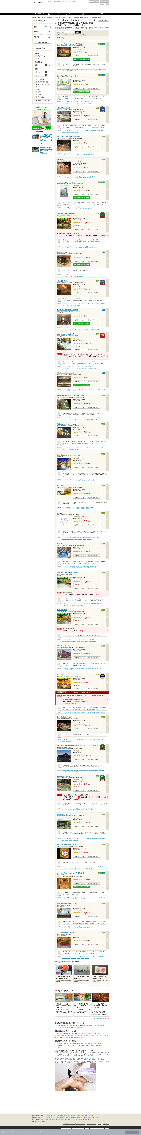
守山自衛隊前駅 (89, 419)
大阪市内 (74, 1119)
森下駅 (63, 305)
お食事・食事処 (65, 1035)
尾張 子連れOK (84, 712)
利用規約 (87, 1128)
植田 (72, 1027)
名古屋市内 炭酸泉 (66, 507)
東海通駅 (78, 480)
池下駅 (66, 70)
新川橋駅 (99, 739)
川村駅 (93, 712)
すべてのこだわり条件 (42, 100)
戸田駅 (63, 840)
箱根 (52, 1117)
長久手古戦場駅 (65, 670)
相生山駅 (80, 539)
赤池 (80, 1027)
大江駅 (91, 508)
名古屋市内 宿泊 (65, 69)
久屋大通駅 (82, 154)
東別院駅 (63, 132)
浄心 (74, 1025)
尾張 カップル (84, 668)
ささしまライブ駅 (93, 247)
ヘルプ (99, 1124)
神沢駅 (75, 539)
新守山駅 (80, 419)
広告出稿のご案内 (80, 1124)
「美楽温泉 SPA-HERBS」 (85, 1061)
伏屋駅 (66, 840)
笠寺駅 (77, 508)
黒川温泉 (84, 1117)
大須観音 (89, 1025)
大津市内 (85, 1119)
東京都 (70, 1115)
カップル (83, 1035)
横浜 (47, 1119)
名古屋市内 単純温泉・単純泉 (68, 389)
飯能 (66, 1119)
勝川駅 (89, 712)
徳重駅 (84, 539)
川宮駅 (97, 712)
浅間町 (77, 1025)
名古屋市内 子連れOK (85, 130)
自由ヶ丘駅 (78, 368)
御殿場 (69, 1119)
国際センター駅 (68, 276)
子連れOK (62, 1037)
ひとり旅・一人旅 (100, 1033)
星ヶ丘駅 (90, 368)
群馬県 (65, 1115)
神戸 (89, 1119)
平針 (77, 1027)
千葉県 (57, 1115)
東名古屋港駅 (70, 449)
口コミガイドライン (91, 1124)
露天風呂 (57, 1035)
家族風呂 (38, 94)
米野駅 (84, 898)
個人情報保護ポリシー (66, 1128)
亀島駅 (94, 567)
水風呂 (77, 1033)
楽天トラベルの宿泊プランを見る (81, 59)
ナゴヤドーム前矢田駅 (75, 305)
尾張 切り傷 (64, 712)
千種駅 (70, 70)
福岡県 (91, 1115)
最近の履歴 (104, 1)
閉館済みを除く (84, 35)
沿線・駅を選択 (42, 42)
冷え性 (106, 1035)
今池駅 (63, 70)
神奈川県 (48, 1115)
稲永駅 (82, 958)
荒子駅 (84, 927)
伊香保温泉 (73, 1117)
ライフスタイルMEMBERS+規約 (97, 1128)
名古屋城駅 (73, 391)
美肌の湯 (68, 1037)
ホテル (93, 1033)
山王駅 (75, 247)
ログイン (102, 4)
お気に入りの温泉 (94, 1)
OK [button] (132, 1132)
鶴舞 (98, 1025)
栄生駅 (84, 567)
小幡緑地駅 (101, 770)
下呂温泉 (67, 1117)
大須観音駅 (85, 247)
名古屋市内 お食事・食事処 (100, 69)
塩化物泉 (57, 1047)
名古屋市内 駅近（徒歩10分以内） (69, 329)
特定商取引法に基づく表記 (78, 1128)
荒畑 (101, 1025)
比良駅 (78, 641)
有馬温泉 (56, 1117)
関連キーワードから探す (38, 1121)
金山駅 (76, 132)
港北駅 (87, 480)
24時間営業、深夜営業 (80, 1037)
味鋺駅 (86, 641)
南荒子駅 (76, 927)
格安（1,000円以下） (84, 1033)
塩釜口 (68, 1027)
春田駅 (70, 840)
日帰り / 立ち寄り (41, 56)
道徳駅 (101, 447)
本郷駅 (81, 605)
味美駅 (82, 641)
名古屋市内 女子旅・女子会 (92, 153)
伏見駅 (84, 177)
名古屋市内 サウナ (66, 958)
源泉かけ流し (40, 97)
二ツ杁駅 (63, 741)
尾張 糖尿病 (71, 668)
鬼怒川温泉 (95, 1117)
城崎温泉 (62, 1117)
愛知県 (87, 1115)
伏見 (85, 1025)
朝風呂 (57, 1037)
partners (33, 1132)
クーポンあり (73, 35)
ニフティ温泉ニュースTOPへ (101, 1018)
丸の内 (81, 1025)
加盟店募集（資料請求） (69, 1124)
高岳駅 (92, 154)
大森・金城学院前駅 (70, 605)
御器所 (105, 1025)
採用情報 (107, 1128)
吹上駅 (74, 70)
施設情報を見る (80, 55)
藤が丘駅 (63, 605)
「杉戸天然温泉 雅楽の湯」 (93, 1058)
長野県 (82, 1115)
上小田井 (57, 1025)
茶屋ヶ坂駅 (84, 368)
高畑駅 (88, 927)
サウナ (57, 1033)
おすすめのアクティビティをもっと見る (98, 985)
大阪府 (74, 1115)
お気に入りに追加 (94, 55)
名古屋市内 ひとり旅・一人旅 (86, 101)
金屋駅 (83, 419)
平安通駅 (67, 305)
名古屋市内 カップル (74, 101)
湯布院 (89, 1117)
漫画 (72, 1037)
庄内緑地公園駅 (92, 641)
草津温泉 (48, 1117)
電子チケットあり (62, 35)
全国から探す (47, 27)
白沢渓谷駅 (102, 712)
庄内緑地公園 (64, 1025)
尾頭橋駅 (80, 247)
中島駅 (80, 927)
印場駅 (77, 605)
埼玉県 (53, 1115)
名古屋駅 (63, 898)
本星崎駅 (87, 508)
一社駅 (94, 368)
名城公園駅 (67, 391)
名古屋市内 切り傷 (86, 447)
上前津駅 (68, 132)
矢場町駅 (88, 154)
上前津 (94, 1025)
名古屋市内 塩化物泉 (66, 447)
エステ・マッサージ (75, 1035)
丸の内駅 (81, 276)
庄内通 (70, 1025)
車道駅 (89, 103)
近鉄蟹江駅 (75, 840)
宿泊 (73, 1033)
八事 (65, 1027)
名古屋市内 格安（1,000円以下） (93, 417)
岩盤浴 (102, 1035)
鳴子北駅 (89, 539)
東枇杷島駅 (79, 567)
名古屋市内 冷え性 (74, 69)
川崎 (50, 1119)
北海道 (78, 1115)
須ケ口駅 (104, 739)
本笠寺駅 (82, 508)
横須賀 (53, 1119)
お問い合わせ (106, 1124)
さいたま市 (61, 1119)
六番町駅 (83, 480)
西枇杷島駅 (89, 567)
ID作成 (107, 4)
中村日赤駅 (68, 741)
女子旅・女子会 (90, 1035)
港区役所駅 (64, 449)
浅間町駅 (105, 389)
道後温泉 (79, 1117)
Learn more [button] (86, 1132)
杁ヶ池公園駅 (91, 668)
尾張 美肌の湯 (65, 668)
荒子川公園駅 (73, 958)
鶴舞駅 (72, 132)
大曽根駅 (103, 303)
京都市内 (80, 1119)
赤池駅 (91, 809)
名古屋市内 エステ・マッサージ (86, 69)
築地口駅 (76, 449)
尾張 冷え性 (77, 668)
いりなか (61, 1027)
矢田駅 (95, 419)
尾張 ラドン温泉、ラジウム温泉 (68, 739)
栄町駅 (77, 154)
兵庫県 (61, 1115)
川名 (56, 1027)
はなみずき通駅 (98, 668)
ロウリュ (97, 1035)
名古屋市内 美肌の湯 (66, 130)
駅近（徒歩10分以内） (65, 1033)
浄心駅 (63, 391)
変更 (49, 31)
